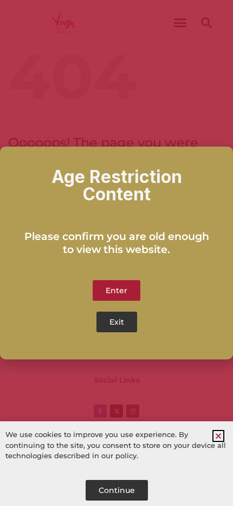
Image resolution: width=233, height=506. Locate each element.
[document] (116, 253)
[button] (218, 436)
